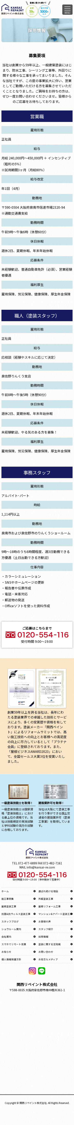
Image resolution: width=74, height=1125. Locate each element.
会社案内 (6, 936)
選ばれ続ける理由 (48, 891)
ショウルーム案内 (11, 929)
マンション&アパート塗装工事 (55, 914)
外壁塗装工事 (45, 898)
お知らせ (6, 951)
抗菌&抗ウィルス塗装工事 (15, 914)
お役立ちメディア (48, 959)
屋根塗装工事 (8, 906)
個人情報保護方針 (11, 959)
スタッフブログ (10, 921)
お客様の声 (44, 921)
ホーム (5, 891)
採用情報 (43, 936)
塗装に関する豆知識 (49, 944)
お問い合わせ (45, 951)
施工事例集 (7, 898)
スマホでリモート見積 (13, 944)
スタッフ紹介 (45, 929)
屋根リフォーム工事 (49, 906)
